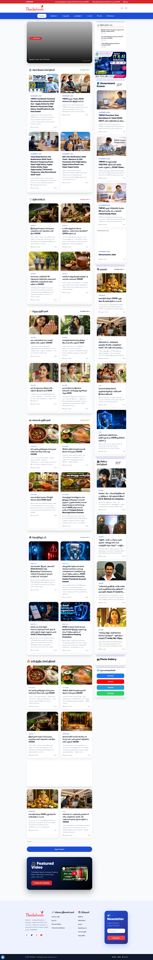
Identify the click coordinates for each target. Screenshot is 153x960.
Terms (119, 957)
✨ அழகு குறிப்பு (65, 16)
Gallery (80, 916)
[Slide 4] (88, 60)
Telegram (110, 687)
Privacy (114, 957)
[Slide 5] (89, 60)
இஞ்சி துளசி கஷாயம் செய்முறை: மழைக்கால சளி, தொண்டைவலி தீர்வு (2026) (97, 1)
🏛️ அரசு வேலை (110, 16)
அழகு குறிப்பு (81, 935)
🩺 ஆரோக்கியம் (53, 16)
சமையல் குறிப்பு (82, 931)
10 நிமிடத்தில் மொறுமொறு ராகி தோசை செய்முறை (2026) (62, 1)
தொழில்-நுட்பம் (82, 928)
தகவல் (80, 924)
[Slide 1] (82, 60)
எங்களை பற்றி (55, 916)
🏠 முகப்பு (42, 16)
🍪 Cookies (125, 957)
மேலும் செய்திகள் (59, 849)
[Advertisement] (82, 8)
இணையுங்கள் (116, 938)
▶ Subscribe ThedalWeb (41, 883)
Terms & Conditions (58, 928)
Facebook (110, 676)
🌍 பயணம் (99, 16)
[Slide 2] (84, 60)
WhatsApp (110, 693)
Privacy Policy (56, 924)
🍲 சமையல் (89, 16)
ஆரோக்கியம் (82, 920)
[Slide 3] (86, 60)
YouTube (110, 681)
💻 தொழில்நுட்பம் (78, 16)
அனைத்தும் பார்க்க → (85, 69)
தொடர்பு (54, 920)
